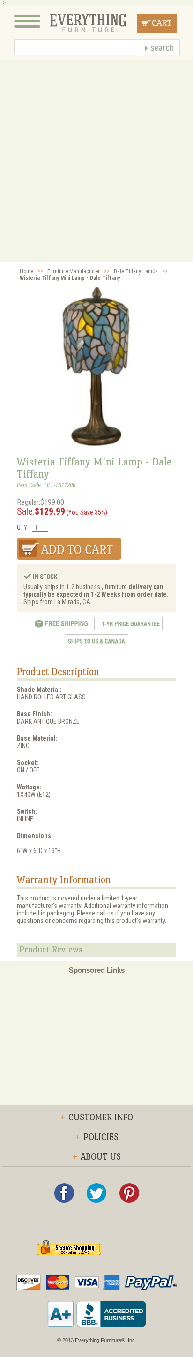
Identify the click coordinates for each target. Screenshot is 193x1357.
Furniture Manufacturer (73, 271)
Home (26, 271)
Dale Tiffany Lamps (136, 271)
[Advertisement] (96, 161)
